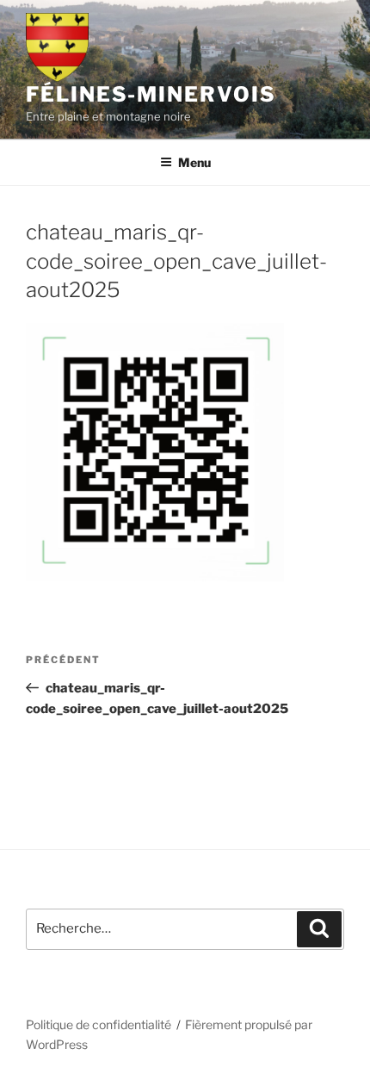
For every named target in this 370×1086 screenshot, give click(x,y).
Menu (194, 162)
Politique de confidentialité (98, 1024)
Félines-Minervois (151, 94)
